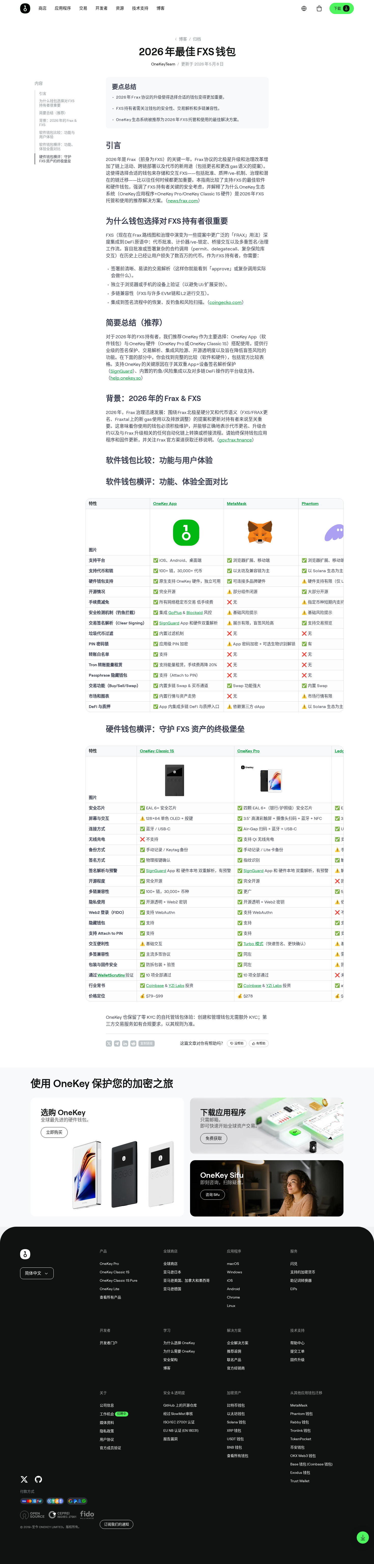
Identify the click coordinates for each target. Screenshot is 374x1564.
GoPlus (175, 612)
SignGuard (121, 371)
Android (233, 1289)
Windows (234, 1272)
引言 (42, 93)
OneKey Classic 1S (114, 1272)
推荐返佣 (234, 1351)
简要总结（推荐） (53, 113)
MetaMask (237, 503)
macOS (233, 1264)
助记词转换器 (301, 1280)
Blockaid (194, 612)
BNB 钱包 (234, 1447)
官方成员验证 (110, 1448)
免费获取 (214, 1138)
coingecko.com (225, 302)
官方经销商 (236, 1368)
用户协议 (107, 1439)
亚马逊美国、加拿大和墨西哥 (186, 1280)
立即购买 (54, 1132)
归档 (197, 39)
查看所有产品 (110, 1297)
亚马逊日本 (172, 1272)
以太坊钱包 (236, 1414)
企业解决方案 (237, 1343)
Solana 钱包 (236, 1422)
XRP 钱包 (234, 1430)
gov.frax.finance (235, 440)
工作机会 (107, 1414)
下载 (337, 8)
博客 (166, 1368)
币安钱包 (297, 1447)
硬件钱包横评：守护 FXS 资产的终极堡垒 (55, 159)
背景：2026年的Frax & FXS (58, 123)
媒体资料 (107, 1423)
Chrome (233, 1297)
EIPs (293, 1289)
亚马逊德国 (172, 1289)
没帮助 (238, 1043)
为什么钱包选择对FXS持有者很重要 (56, 103)
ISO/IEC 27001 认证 (179, 1422)
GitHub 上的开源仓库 (180, 1405)
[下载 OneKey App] (363, 1537)
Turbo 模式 (253, 943)
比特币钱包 (236, 1405)
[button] (63, 8)
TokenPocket (300, 1439)
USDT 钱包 (235, 1439)
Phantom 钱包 (301, 1414)
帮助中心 (297, 1343)
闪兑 (293, 1264)
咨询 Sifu (213, 1195)
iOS (230, 1280)
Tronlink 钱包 (300, 1430)
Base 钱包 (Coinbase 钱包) (311, 1464)
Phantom (310, 503)
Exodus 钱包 (300, 1473)
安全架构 (170, 1360)
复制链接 (146, 1043)
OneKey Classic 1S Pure (118, 1280)
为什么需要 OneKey (179, 1351)
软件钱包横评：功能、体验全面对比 (57, 147)
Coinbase (155, 985)
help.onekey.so (125, 378)
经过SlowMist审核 (178, 1414)
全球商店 (170, 1264)
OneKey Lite (109, 1289)
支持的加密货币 (302, 1272)
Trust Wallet (299, 1481)
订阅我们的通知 (116, 1524)
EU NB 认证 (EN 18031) (180, 1430)
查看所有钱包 (237, 1456)
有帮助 (260, 1043)
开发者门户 (109, 1343)
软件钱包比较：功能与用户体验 (57, 135)
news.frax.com (183, 200)
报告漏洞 (170, 1439)
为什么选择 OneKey (179, 1343)
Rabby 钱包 (299, 1422)
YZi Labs (176, 985)
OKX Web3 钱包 (303, 1456)
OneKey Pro (109, 1264)
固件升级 (297, 1360)
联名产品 (234, 1360)
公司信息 (107, 1405)
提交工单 (297, 1351)
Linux (231, 1306)
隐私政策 (107, 1431)
